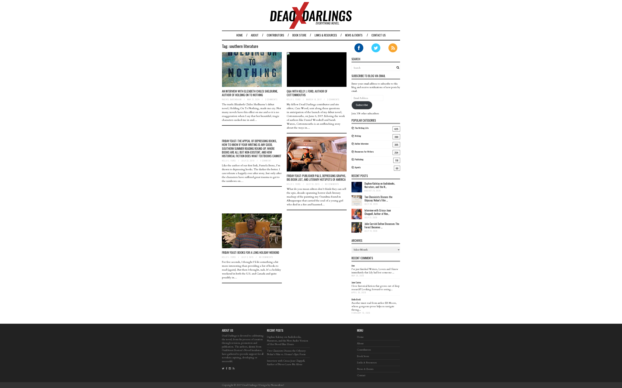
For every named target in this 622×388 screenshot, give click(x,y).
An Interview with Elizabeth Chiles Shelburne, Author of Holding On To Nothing (250, 93)
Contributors (275, 35)
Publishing (359, 159)
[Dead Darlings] (311, 27)
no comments (332, 184)
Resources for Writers (364, 151)
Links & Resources (326, 35)
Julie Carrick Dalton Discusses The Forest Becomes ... (381, 225)
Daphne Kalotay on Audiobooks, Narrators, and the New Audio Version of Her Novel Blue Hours (287, 340)
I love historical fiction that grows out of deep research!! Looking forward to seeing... (375, 287)
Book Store (299, 35)
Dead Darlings (249, 385)
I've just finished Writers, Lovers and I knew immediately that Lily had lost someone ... (374, 271)
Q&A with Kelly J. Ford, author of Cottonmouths (307, 93)
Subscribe (362, 105)
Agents (358, 167)
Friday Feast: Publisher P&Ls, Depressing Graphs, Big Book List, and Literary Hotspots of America (316, 178)
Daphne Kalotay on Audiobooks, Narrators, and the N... (379, 185)
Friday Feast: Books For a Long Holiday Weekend (250, 252)
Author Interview (362, 143)
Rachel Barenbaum (232, 99)
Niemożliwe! (277, 385)
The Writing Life (362, 128)
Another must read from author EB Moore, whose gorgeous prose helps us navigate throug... (374, 306)
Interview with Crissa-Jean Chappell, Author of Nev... (377, 212)
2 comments (271, 99)
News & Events (354, 35)
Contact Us (378, 35)
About (255, 35)
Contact (361, 375)
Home (239, 35)
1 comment (265, 160)
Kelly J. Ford (294, 99)
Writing (358, 135)
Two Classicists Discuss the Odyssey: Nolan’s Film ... (378, 198)
